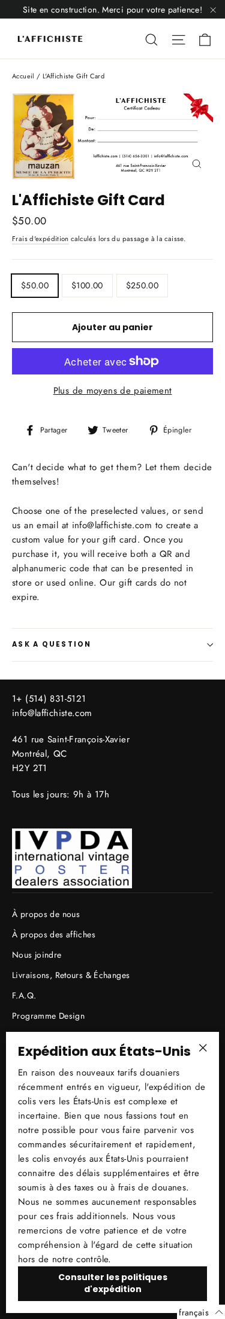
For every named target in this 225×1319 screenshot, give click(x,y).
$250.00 (142, 285)
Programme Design (48, 1016)
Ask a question (52, 644)
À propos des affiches (53, 934)
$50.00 (35, 285)
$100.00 (87, 285)
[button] (201, 1312)
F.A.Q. (24, 995)
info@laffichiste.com (52, 713)
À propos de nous (46, 914)
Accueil (23, 76)
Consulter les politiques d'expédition (112, 1283)
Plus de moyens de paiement (112, 390)
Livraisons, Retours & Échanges (71, 975)
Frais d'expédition (40, 238)
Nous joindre (37, 955)
